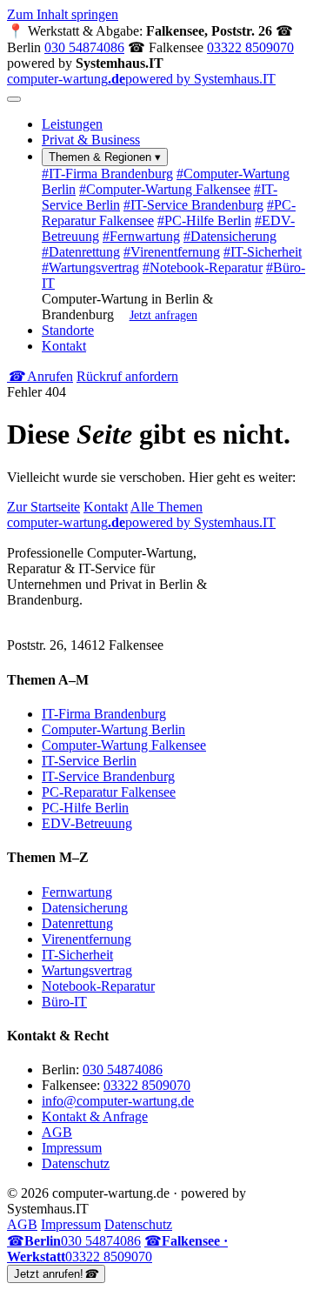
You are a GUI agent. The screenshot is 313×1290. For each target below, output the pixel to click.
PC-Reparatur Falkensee (109, 792)
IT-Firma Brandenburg (107, 173)
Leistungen (72, 124)
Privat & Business (91, 139)
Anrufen (40, 376)
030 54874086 (84, 47)
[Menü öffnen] (14, 99)
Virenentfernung (171, 251)
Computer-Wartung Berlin (113, 729)
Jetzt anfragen (163, 315)
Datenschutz (76, 1163)
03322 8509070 (250, 47)
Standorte (68, 330)
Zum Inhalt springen (62, 14)
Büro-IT (64, 1001)
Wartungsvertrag (90, 267)
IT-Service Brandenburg (193, 204)
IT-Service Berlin (89, 760)
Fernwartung (141, 236)
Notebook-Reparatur (203, 267)
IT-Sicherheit (262, 251)
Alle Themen (166, 506)
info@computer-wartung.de (118, 1100)
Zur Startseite (43, 506)
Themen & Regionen (105, 157)
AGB (57, 1132)
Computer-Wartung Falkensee (164, 189)
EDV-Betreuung (87, 823)
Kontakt (64, 345)
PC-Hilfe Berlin (204, 220)
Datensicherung (229, 236)
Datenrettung (81, 251)
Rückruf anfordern (127, 376)
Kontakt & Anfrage (95, 1116)
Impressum (72, 1147)
